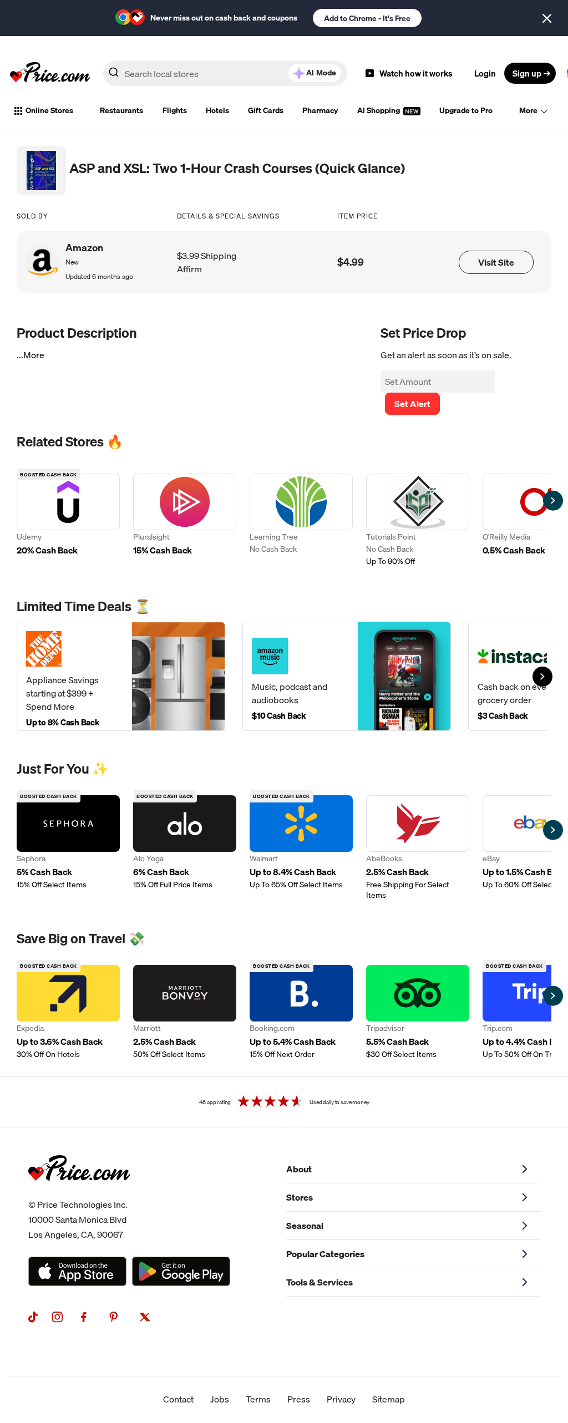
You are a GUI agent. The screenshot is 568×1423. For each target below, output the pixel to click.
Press (298, 1399)
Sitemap (388, 1399)
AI (321, 73)
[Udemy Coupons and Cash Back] (68, 521)
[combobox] (225, 73)
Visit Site (496, 262)
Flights (175, 110)
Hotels (217, 110)
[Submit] (114, 75)
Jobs (219, 1399)
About (299, 1169)
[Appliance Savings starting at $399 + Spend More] (121, 676)
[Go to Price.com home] (50, 73)
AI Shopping (379, 110)
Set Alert (412, 404)
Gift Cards (265, 110)
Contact (178, 1399)
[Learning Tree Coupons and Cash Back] (301, 521)
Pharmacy (320, 110)
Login (485, 73)
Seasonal (304, 1225)
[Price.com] (79, 1192)
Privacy (341, 1399)
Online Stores (49, 110)
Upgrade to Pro (466, 110)
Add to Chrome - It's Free (367, 18)
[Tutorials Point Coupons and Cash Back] (417, 521)
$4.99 (350, 262)
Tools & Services (319, 1282)
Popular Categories (325, 1254)
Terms (258, 1399)
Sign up (527, 73)
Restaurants (121, 110)
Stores (299, 1197)
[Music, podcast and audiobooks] (346, 676)
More (528, 110)
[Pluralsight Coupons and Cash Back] (184, 521)
